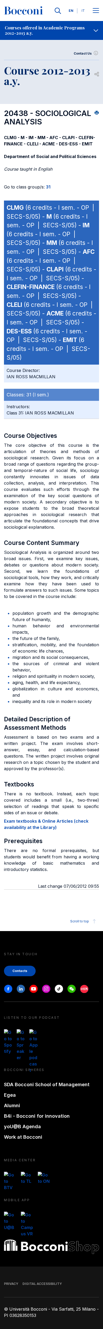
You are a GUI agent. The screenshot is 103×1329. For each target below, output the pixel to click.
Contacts (19, 971)
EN (71, 11)
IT (83, 11)
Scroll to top (79, 921)
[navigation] (51, 30)
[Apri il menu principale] (96, 11)
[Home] (23, 10)
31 (48, 187)
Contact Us (83, 53)
